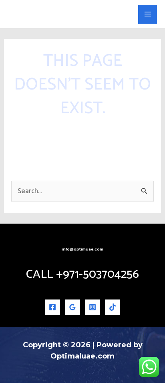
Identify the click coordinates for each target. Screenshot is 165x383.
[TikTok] (112, 307)
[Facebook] (52, 307)
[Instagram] (92, 307)
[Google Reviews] (72, 307)
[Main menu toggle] (147, 14)
